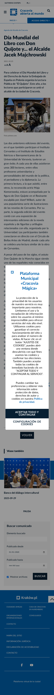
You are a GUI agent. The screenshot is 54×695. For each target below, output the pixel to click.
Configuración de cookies (27, 423)
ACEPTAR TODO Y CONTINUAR (27, 413)
